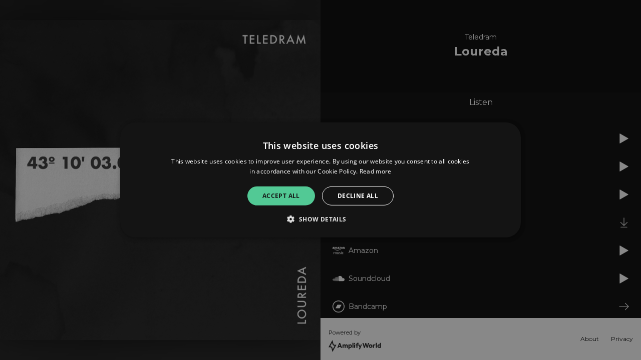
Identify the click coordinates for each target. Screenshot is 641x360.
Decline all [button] (358, 196)
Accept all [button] (281, 196)
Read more (376, 171)
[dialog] (320, 180)
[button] (320, 219)
